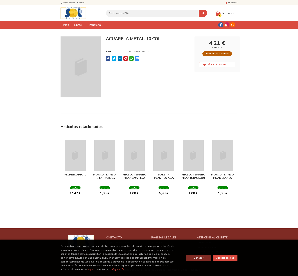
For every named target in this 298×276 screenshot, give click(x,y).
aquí (90, 269)
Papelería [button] (95, 25)
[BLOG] (232, 24)
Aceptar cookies (225, 257)
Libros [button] (78, 25)
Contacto (81, 2)
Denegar (198, 257)
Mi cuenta (232, 2)
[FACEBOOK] (220, 24)
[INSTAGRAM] (226, 24)
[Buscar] (203, 13)
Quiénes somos (68, 2)
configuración (116, 269)
